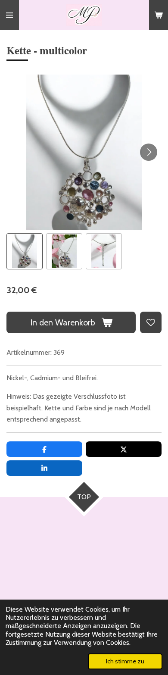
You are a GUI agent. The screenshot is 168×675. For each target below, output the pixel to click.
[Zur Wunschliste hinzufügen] (151, 322)
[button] (24, 251)
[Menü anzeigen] (9, 15)
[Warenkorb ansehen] (158, 15)
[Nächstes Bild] (148, 152)
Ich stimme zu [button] (125, 661)
